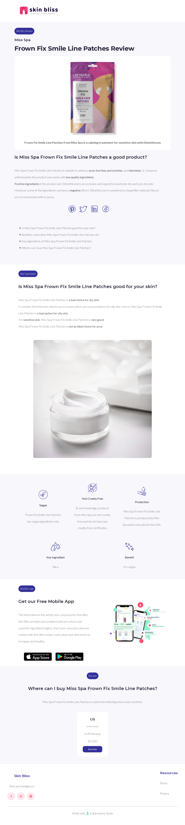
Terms (163, 783)
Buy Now (92, 749)
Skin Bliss (22, 776)
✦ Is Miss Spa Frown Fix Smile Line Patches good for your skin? (57, 228)
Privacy (164, 793)
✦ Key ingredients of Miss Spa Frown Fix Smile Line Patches (55, 241)
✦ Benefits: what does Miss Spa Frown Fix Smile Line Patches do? (59, 234)
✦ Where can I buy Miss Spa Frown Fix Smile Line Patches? (55, 247)
